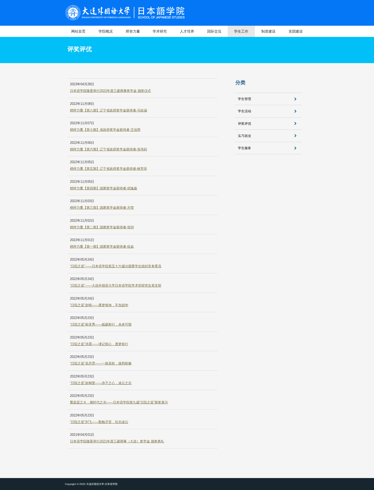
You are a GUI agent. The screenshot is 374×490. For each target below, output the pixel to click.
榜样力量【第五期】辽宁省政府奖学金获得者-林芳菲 (108, 169)
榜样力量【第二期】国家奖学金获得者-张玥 (102, 227)
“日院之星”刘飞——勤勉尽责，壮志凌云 (99, 422)
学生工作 (241, 31)
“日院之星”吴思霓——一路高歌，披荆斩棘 (101, 363)
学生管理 (244, 99)
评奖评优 (244, 123)
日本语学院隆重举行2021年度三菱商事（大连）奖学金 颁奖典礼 (117, 441)
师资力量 (133, 31)
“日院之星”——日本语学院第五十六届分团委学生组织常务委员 (115, 266)
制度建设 (268, 31)
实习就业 (244, 136)
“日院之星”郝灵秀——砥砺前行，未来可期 (101, 324)
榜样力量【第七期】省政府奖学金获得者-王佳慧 (105, 130)
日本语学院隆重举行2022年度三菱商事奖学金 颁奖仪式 (110, 91)
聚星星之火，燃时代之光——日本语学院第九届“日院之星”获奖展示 (119, 402)
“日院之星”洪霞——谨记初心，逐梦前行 (99, 344)
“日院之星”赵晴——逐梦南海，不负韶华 (99, 305)
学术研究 (160, 31)
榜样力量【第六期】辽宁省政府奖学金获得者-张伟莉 (108, 149)
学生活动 (244, 111)
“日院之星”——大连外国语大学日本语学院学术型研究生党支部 (115, 285)
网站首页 (78, 31)
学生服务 (244, 148)
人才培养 (187, 31)
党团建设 (296, 31)
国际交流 (214, 31)
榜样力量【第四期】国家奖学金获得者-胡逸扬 (103, 188)
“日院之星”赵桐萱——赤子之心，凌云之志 (101, 383)
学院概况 (105, 31)
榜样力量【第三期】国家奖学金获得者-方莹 (102, 207)
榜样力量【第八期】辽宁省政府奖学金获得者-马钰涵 (108, 110)
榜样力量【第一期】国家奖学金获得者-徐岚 (102, 246)
